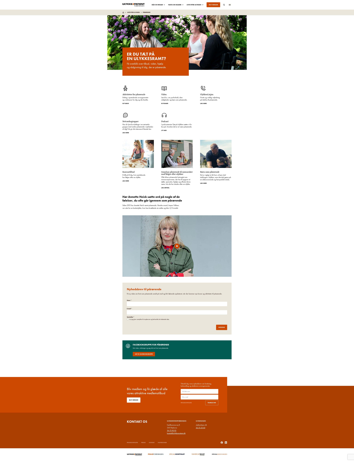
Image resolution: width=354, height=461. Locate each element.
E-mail (129, 309)
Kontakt (152, 442)
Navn (129, 300)
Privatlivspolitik (186, 403)
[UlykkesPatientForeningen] (135, 5)
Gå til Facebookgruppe (144, 354)
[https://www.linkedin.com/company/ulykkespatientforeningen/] (226, 442)
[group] (134, 454)
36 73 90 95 (171, 430)
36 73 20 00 (200, 428)
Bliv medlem (213, 5)
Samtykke (130, 317)
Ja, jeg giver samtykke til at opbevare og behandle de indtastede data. (149, 319)
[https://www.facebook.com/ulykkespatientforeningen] (222, 442)
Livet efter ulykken (133, 12)
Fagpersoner (162, 442)
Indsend (221, 327)
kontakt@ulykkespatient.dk (176, 433)
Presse (143, 442)
